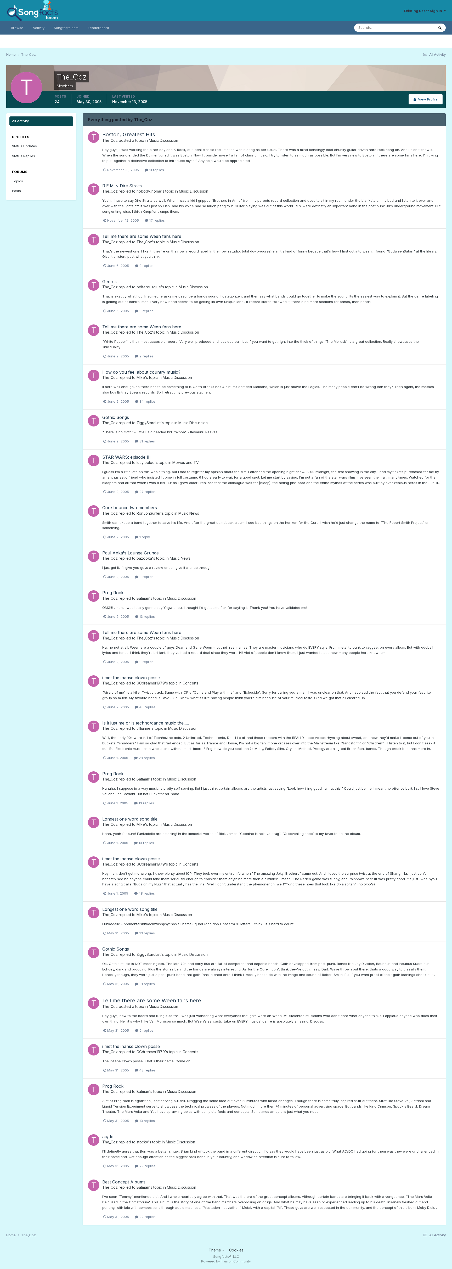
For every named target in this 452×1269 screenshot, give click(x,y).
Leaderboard (98, 28)
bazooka (144, 558)
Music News (188, 513)
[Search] (440, 28)
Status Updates (415, 28)
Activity (38, 28)
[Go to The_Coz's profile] (93, 137)
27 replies (147, 492)
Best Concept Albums (123, 1181)
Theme (215, 1250)
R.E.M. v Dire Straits (122, 185)
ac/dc (107, 1136)
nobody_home (149, 191)
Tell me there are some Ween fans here (141, 236)
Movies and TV (185, 462)
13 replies (146, 616)
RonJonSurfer (149, 513)
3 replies (146, 577)
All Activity (20, 121)
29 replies (147, 1166)
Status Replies (23, 156)
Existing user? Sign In (424, 11)
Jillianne (143, 728)
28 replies (146, 758)
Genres (109, 281)
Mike (141, 377)
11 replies (156, 170)
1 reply (144, 537)
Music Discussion (163, 140)
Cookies (236, 1250)
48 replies (147, 707)
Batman (143, 598)
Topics (17, 181)
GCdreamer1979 (151, 683)
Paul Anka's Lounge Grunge (130, 552)
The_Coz (110, 140)
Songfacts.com (66, 28)
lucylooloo (146, 462)
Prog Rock (112, 592)
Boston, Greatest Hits (128, 134)
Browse (17, 28)
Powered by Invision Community (226, 1261)
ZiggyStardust (149, 422)
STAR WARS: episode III (126, 457)
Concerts (190, 683)
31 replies (146, 441)
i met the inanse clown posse (131, 677)
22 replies (147, 1217)
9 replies (146, 265)
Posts (16, 191)
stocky (142, 1142)
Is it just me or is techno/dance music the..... (145, 723)
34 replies (147, 401)
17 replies (156, 220)
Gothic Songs (115, 417)
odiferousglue (149, 287)
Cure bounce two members (129, 507)
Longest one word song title (129, 819)
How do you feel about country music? (141, 372)
